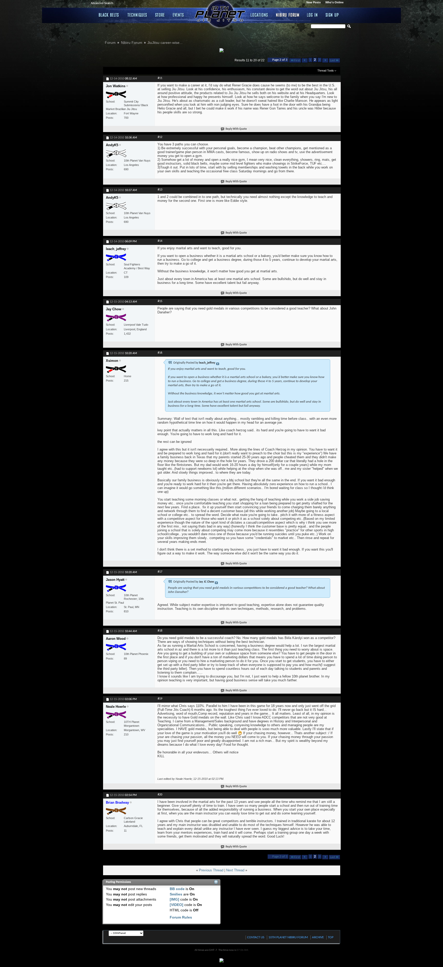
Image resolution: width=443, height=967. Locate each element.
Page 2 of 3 (279, 60)
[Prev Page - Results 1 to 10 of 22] (304, 60)
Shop (160, 15)
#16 (160, 352)
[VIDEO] (176, 905)
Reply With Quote (236, 129)
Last (332, 60)
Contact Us (255, 937)
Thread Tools (325, 70)
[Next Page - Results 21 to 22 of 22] (325, 60)
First (297, 60)
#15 (160, 301)
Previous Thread (211, 870)
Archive (318, 937)
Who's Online (334, 2)
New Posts (313, 2)
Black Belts (109, 15)
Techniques (137, 15)
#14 (160, 241)
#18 (160, 630)
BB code (177, 889)
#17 (160, 571)
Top (331, 937)
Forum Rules (181, 917)
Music (179, 15)
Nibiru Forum (287, 15)
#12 (160, 137)
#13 (160, 189)
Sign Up (332, 15)
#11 (160, 78)
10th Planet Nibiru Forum (288, 937)
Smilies (176, 894)
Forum (110, 43)
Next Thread (235, 870)
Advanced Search (102, 3)
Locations (259, 15)
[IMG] (174, 899)
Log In (312, 15)
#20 (160, 794)
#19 (160, 698)
